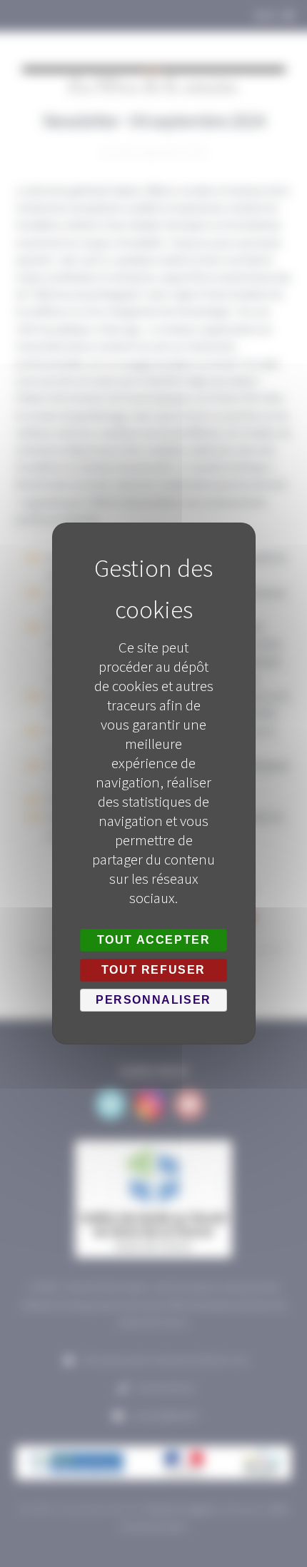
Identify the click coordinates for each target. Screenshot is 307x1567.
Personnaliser (153, 1000)
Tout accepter (154, 940)
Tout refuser (153, 970)
